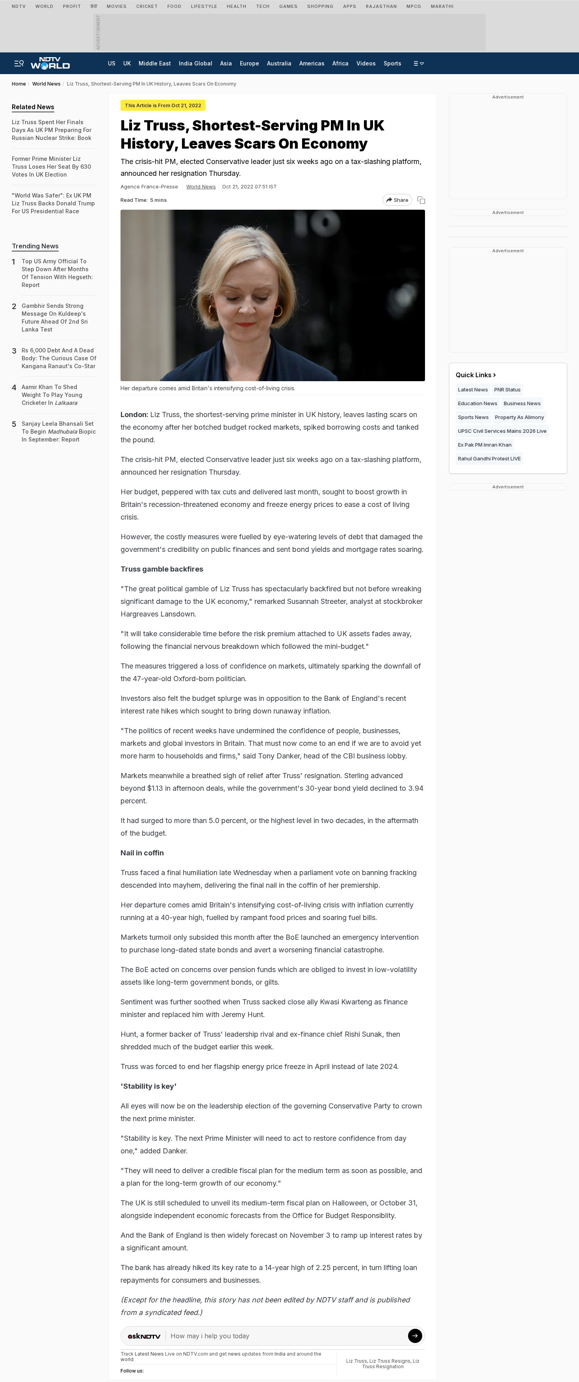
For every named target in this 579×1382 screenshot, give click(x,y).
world (127, 1359)
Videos (366, 63)
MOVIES (117, 6)
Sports (392, 63)
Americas (312, 63)
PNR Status (507, 389)
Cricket (147, 6)
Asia (226, 63)
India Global (195, 63)
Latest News (473, 389)
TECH (263, 6)
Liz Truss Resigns (389, 1361)
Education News (477, 403)
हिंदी (94, 6)
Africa (340, 63)
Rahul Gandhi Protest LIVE (489, 458)
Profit (72, 6)
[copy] (421, 200)
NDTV (19, 6)
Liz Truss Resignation (390, 1363)
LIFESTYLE (204, 6)
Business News (522, 403)
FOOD (174, 6)
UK (127, 63)
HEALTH (237, 6)
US (111, 63)
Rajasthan (381, 6)
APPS (349, 6)
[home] (50, 61)
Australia (279, 63)
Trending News (35, 246)
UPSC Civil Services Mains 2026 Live (502, 431)
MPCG (413, 6)
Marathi (442, 6)
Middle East (155, 63)
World (44, 6)
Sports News (473, 417)
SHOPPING (320, 6)
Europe (249, 63)
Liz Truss (356, 1361)
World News (201, 186)
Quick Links (474, 375)
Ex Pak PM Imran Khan (485, 444)
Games (288, 6)
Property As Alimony (519, 417)
